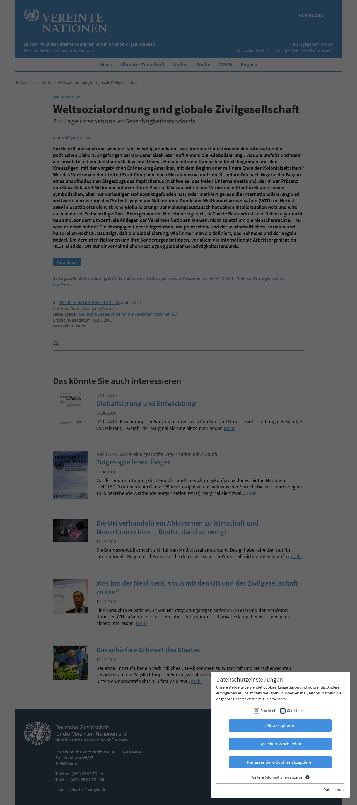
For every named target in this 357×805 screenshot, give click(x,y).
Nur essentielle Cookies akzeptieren (280, 762)
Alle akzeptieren (280, 725)
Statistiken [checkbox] (296, 710)
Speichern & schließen (280, 743)
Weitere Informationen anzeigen (278, 777)
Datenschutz (334, 789)
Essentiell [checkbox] (268, 710)
